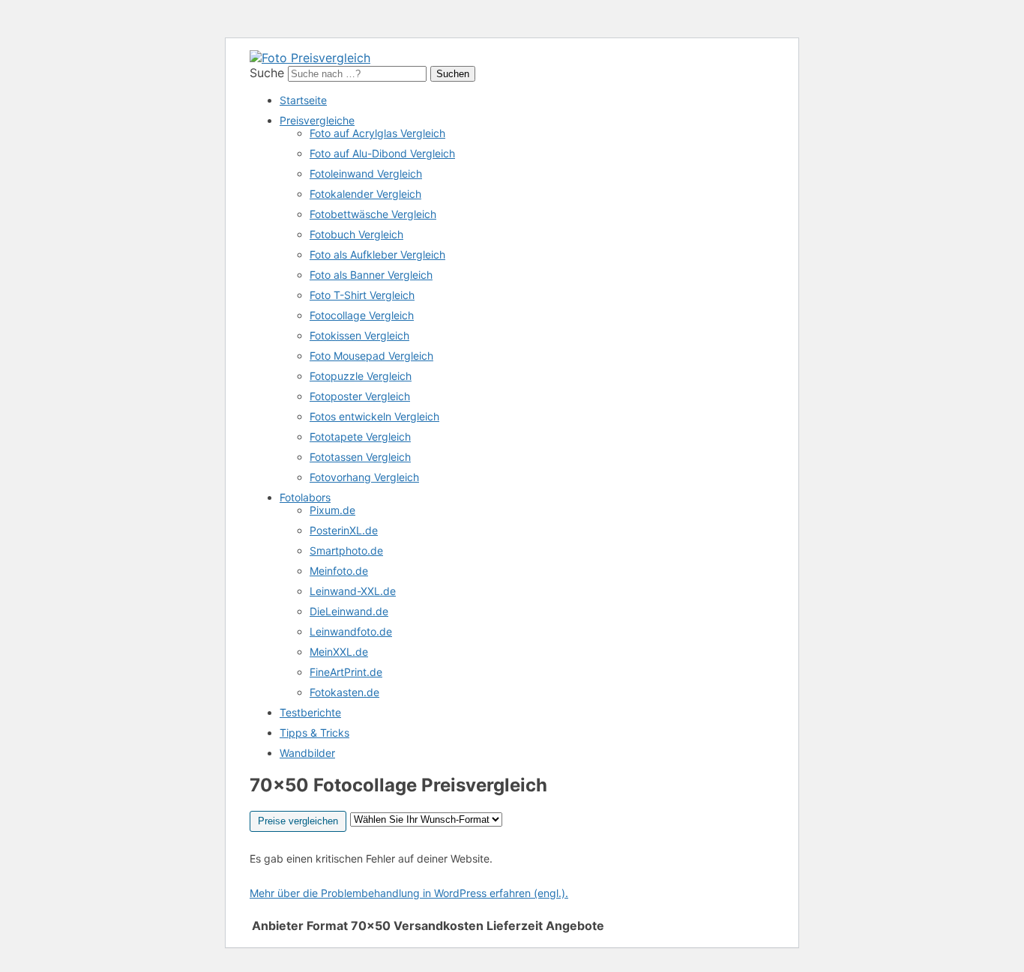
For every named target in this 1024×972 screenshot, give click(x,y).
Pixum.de (332, 510)
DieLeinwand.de (349, 611)
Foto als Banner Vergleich (371, 274)
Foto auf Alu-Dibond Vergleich (382, 153)
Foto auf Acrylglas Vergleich (377, 133)
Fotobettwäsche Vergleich (373, 214)
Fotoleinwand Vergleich (366, 173)
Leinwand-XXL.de (353, 591)
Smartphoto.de (346, 550)
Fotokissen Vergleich (359, 335)
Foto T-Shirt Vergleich (362, 295)
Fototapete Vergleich (360, 436)
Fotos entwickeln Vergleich (374, 416)
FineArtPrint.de (346, 671)
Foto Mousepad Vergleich (371, 355)
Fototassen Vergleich (360, 456)
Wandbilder (307, 752)
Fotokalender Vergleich (365, 193)
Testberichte (310, 712)
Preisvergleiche (317, 120)
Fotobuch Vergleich (356, 234)
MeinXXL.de (339, 651)
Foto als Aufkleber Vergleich (377, 254)
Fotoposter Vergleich (360, 396)
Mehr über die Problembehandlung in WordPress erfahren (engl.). (409, 893)
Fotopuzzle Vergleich (361, 375)
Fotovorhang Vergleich (364, 477)
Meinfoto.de (339, 570)
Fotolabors (305, 497)
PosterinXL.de (344, 530)
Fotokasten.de (344, 692)
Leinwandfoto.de (351, 631)
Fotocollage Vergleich (362, 315)
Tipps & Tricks (314, 732)
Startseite (303, 100)
